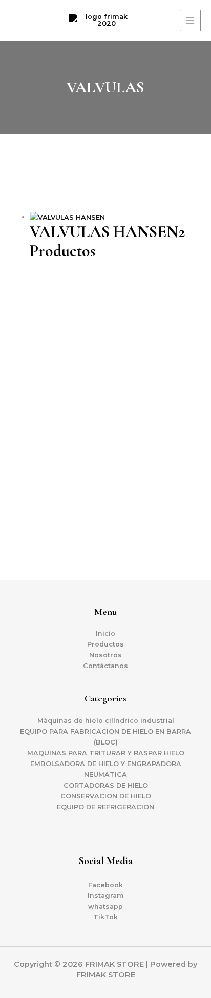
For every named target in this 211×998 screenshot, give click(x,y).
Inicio (105, 633)
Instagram (106, 895)
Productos (105, 644)
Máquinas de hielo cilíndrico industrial (105, 721)
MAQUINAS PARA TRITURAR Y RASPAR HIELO (105, 753)
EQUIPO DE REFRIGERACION (105, 807)
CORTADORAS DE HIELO (106, 785)
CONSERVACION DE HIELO (105, 796)
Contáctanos (105, 666)
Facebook (105, 885)
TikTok (105, 917)
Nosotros (105, 655)
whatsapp (105, 906)
